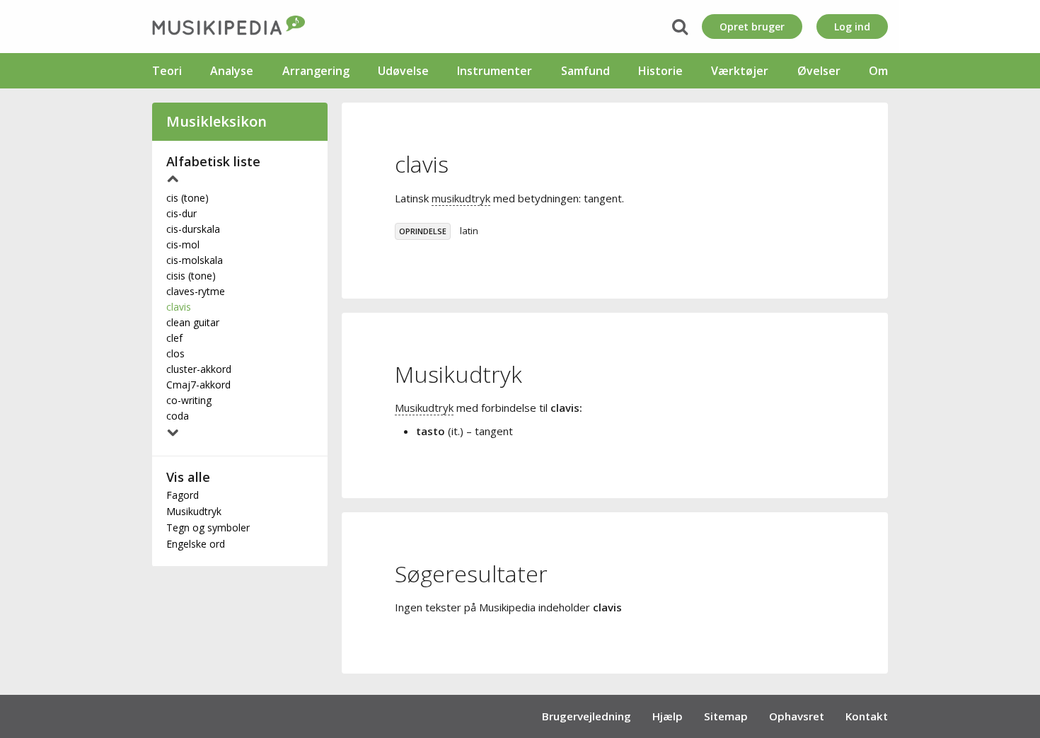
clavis (178, 306)
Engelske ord (195, 543)
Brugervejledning (586, 716)
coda (177, 415)
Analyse (231, 71)
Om (878, 71)
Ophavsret (796, 716)
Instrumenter (494, 71)
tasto (430, 431)
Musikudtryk (193, 511)
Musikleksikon (216, 121)
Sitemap (726, 716)
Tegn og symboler (208, 527)
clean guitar (192, 322)
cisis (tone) (191, 275)
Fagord (182, 495)
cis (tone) (187, 197)
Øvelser (818, 71)
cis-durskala (193, 229)
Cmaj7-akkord (198, 384)
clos (175, 353)
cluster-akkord (198, 369)
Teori (167, 71)
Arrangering (315, 71)
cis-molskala (194, 260)
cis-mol (183, 244)
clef (174, 338)
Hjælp (667, 716)
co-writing (189, 400)
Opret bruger (752, 26)
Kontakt (866, 716)
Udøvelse (403, 71)
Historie (660, 71)
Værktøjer (739, 71)
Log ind (852, 26)
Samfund (585, 71)
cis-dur (181, 213)
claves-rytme (195, 291)
